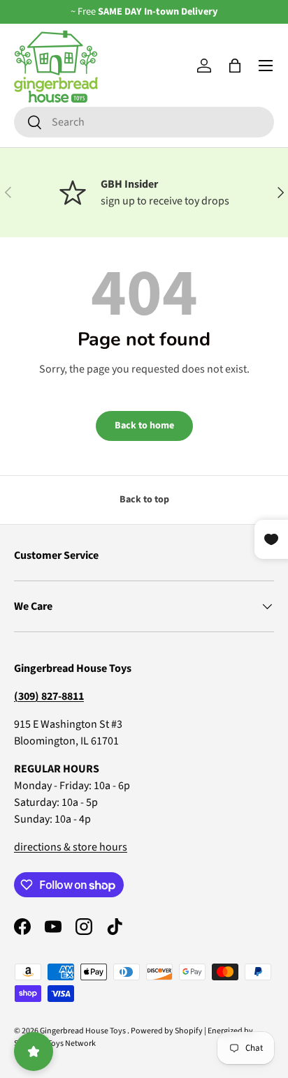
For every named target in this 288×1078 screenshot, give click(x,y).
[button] (234, 65)
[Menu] (265, 65)
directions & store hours (70, 847)
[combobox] (144, 122)
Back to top (144, 500)
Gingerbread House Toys (83, 1031)
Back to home (144, 426)
